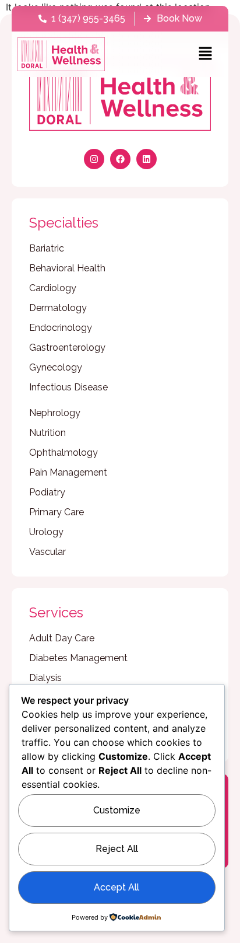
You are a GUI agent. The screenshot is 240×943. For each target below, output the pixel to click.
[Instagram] (94, 159)
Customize (116, 810)
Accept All (116, 887)
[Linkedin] (146, 159)
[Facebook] (120, 159)
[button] (205, 54)
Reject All (117, 848)
